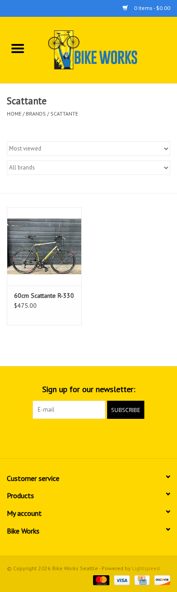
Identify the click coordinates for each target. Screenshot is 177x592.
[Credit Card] (141, 579)
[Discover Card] (160, 579)
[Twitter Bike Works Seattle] (88, 437)
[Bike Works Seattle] (106, 49)
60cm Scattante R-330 (44, 295)
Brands (36, 113)
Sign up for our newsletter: (88, 389)
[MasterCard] (100, 579)
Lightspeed (146, 568)
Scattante (64, 113)
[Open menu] (17, 48)
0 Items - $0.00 (151, 8)
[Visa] (121, 579)
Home (14, 113)
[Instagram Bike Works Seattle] (105, 437)
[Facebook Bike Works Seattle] (72, 437)
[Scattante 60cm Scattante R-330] (44, 246)
